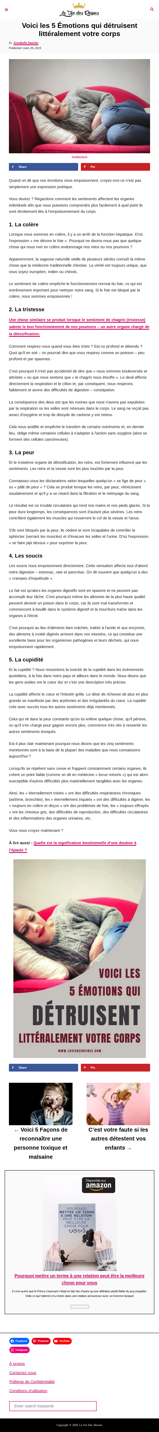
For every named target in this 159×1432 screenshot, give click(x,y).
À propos (17, 1363)
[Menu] (6, 9)
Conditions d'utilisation (28, 1391)
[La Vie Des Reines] (79, 9)
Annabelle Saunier (26, 42)
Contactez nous (22, 1373)
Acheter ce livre (79, 1306)
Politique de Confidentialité (32, 1381)
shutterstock (79, 156)
